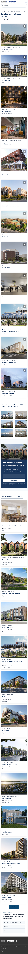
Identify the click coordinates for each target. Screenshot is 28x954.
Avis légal (23, 946)
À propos (13, 946)
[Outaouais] (21, 433)
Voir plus (14, 906)
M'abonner (14, 480)
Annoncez (8, 946)
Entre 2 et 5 (6, 931)
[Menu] (26, 2)
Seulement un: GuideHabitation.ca (12, 922)
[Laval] (21, 424)
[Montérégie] (21, 415)
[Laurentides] (7, 424)
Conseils (18, 946)
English (2, 951)
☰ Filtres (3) (5, 19)
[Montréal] (7, 415)
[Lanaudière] (7, 433)
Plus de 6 (6, 926)
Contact (3, 946)
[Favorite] (24, 26)
